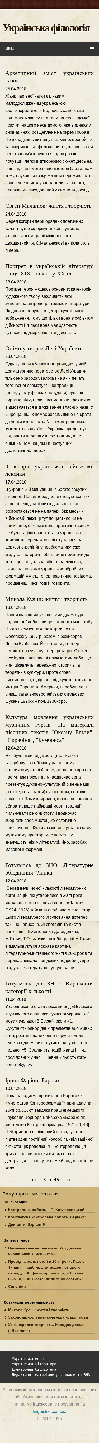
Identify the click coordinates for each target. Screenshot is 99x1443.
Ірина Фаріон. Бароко (32, 1080)
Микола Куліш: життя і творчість (46, 599)
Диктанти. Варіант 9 (26, 1224)
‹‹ (33, 1179)
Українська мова (28, 1359)
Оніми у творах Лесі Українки (43, 348)
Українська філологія (46, 27)
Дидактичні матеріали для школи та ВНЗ (51, 1375)
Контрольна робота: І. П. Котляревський (46, 1209)
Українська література (34, 1364)
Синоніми (17, 1286)
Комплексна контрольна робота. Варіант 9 (47, 1217)
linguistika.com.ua (50, 1411)
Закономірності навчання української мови (48, 1317)
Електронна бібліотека (34, 1369)
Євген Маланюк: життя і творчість (48, 205)
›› (68, 1179)
